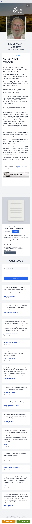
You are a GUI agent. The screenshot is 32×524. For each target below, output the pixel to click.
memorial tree (22, 166)
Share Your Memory (10, 253)
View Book (7, 231)
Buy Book (15, 231)
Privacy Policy (12, 517)
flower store (20, 168)
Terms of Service (20, 517)
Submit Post (16, 278)
